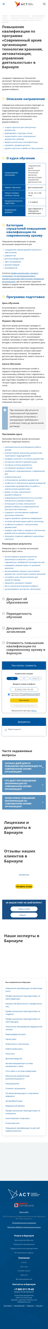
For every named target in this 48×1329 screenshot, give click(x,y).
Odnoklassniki (19, 1305)
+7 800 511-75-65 (24, 1289)
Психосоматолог (13, 1123)
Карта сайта (24, 1212)
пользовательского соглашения (31, 693)
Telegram (30, 1305)
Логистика (10, 1053)
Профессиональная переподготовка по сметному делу (23, 1020)
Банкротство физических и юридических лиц (24, 1005)
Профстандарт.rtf (14, 729)
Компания (24, 1257)
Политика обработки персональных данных (24, 1227)
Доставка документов (24, 1279)
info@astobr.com (24, 1302)
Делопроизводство (14, 1058)
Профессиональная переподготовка (24, 1248)
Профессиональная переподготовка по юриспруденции (23, 997)
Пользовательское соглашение (24, 1223)
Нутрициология (12, 1083)
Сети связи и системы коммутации (21, 1071)
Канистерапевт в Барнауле (18, 1118)
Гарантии (24, 1275)
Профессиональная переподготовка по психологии (23, 1112)
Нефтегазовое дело (14, 1049)
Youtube (39, 1305)
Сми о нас (24, 1267)
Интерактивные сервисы (24, 1253)
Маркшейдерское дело (16, 1034)
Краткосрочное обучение (24, 1240)
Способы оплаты (24, 1271)
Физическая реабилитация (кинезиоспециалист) (17, 1077)
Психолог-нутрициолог (16, 1088)
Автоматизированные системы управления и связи (19, 1064)
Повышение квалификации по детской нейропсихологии (23, 1129)
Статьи (24, 1262)
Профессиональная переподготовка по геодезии (23, 1012)
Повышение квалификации (24, 1244)
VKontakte (8, 1305)
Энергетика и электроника (17, 1044)
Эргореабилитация (14, 1101)
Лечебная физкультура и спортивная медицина (22, 1094)
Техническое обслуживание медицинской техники (24, 1028)
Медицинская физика (15, 1106)
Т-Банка (34, 711)
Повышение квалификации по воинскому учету (24, 989)
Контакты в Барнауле (24, 1284)
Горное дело (11, 1039)
